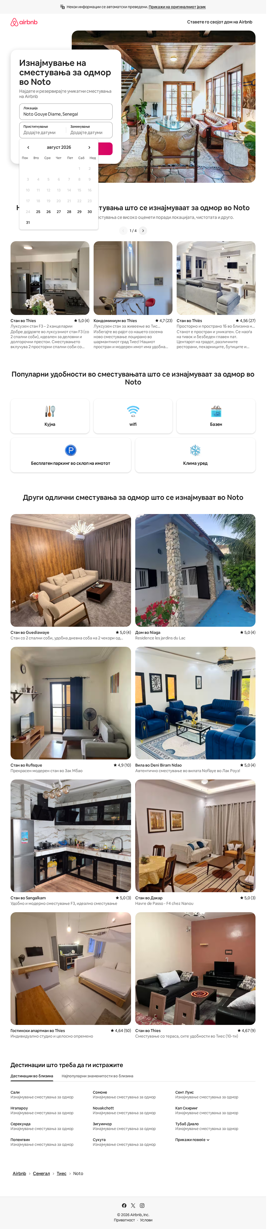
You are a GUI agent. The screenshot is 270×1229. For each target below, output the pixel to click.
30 (90, 211)
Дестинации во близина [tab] (32, 1076)
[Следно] (143, 230)
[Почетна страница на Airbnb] (24, 22)
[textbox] (42, 132)
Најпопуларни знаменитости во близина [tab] (97, 1076)
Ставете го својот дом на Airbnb (219, 22)
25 (38, 211)
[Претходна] (123, 230)
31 (28, 222)
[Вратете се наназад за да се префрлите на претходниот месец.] (28, 147)
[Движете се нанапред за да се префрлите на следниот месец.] (89, 147)
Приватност (124, 1220)
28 (69, 211)
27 (59, 211)
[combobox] (65, 114)
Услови (146, 1220)
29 (79, 211)
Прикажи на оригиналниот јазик (177, 6)
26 (48, 211)
